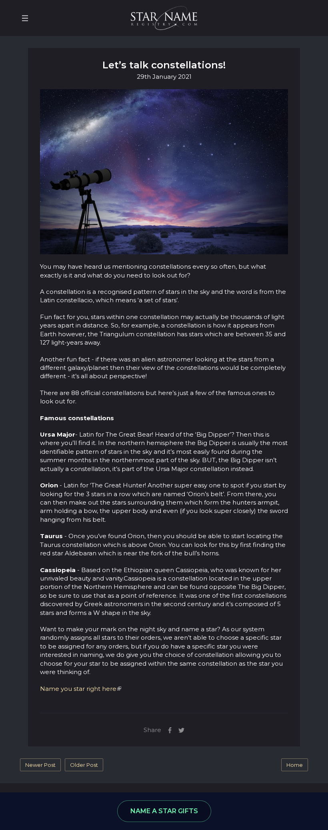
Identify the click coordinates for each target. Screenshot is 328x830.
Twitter (181, 730)
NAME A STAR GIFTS (164, 811)
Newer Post (40, 765)
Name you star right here (78, 688)
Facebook (170, 730)
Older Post (84, 765)
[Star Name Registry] (164, 17)
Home (294, 765)
